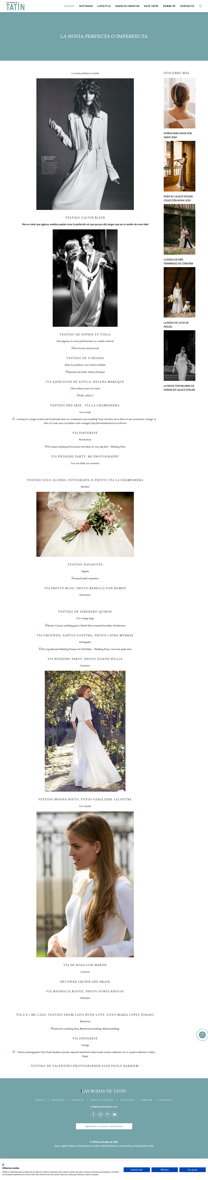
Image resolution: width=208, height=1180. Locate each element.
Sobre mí (169, 6)
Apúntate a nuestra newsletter (104, 1126)
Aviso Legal (60, 1145)
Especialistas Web (144, 1145)
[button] (200, 6)
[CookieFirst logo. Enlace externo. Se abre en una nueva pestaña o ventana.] (3, 1165)
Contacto (187, 6)
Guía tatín (151, 6)
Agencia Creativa (127, 6)
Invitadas (86, 6)
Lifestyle (104, 6)
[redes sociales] (93, 1114)
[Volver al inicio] (15, 6)
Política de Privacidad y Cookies (84, 1145)
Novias (69, 6)
